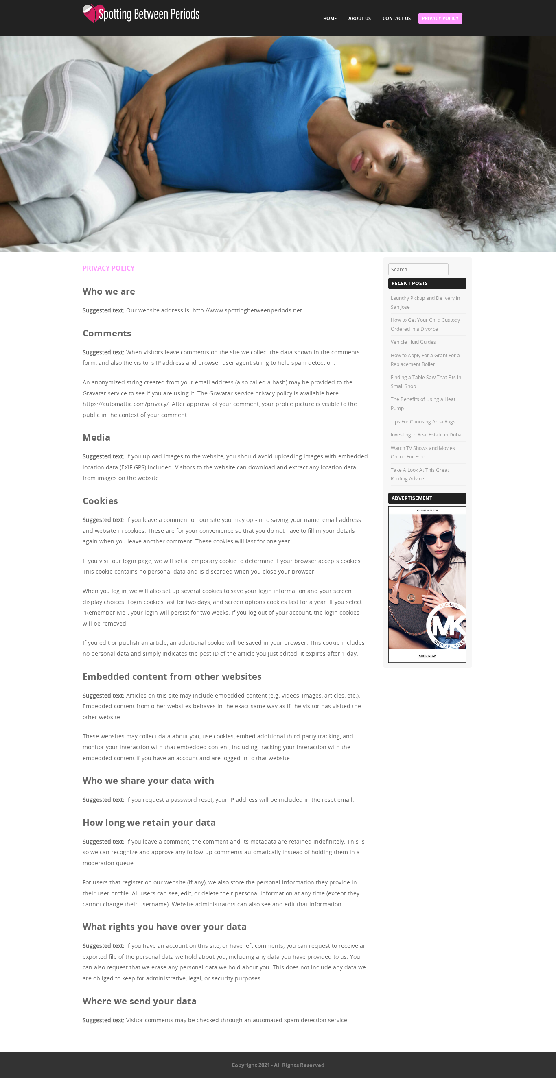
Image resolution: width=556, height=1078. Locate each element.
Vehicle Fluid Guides (413, 341)
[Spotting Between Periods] (141, 13)
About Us (359, 18)
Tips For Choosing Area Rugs (423, 421)
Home (330, 18)
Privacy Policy (440, 18)
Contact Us (397, 18)
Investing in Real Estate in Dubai (427, 434)
